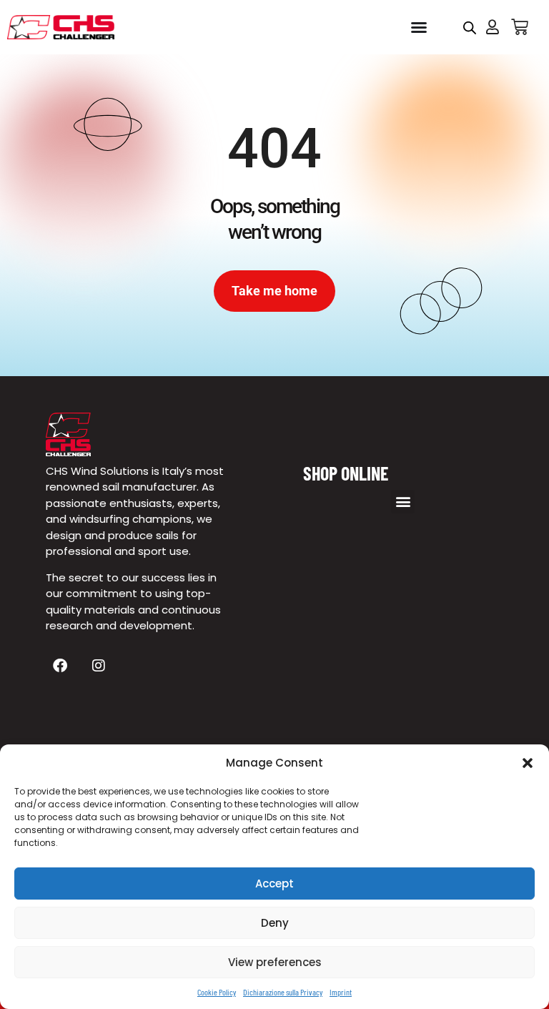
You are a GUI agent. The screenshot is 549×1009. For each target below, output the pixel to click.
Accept (274, 883)
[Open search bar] (470, 27)
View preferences (275, 962)
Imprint (341, 992)
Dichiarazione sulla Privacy (282, 992)
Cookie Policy (216, 992)
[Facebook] (60, 665)
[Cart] (519, 27)
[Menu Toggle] (418, 27)
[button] (527, 763)
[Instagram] (98, 665)
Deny (275, 922)
